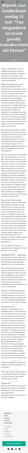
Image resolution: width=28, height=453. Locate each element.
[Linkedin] (19, 449)
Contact (7, 420)
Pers (6, 415)
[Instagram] (15, 449)
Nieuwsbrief (8, 423)
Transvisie (15, 60)
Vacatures (8, 413)
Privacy (7, 418)
